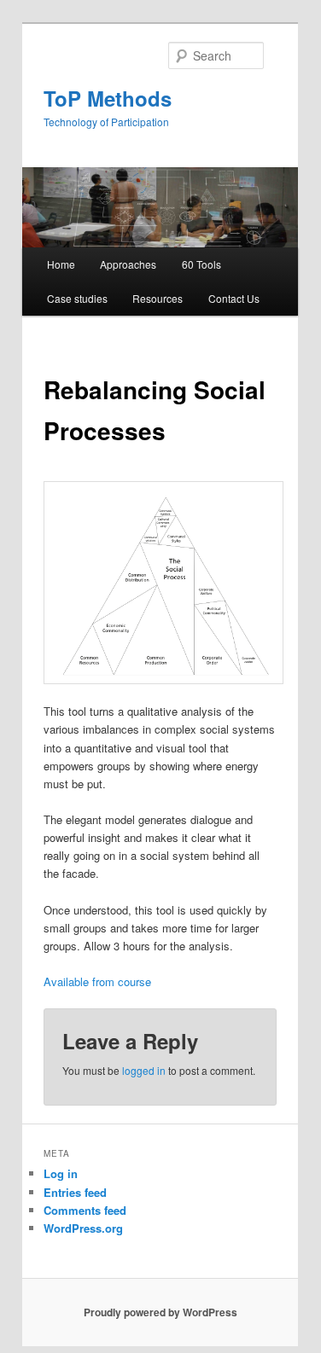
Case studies (77, 298)
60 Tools (201, 264)
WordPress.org (83, 1228)
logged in (144, 1070)
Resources (157, 298)
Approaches (128, 264)
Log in (61, 1173)
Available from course (97, 981)
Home (61, 264)
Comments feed (85, 1210)
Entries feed (75, 1192)
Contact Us (234, 298)
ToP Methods (108, 98)
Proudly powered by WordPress (160, 1312)
